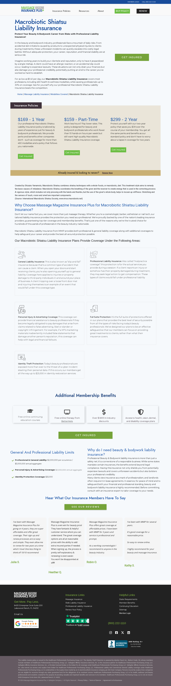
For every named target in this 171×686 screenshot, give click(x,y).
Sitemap (123, 610)
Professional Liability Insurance (78, 606)
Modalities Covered (59, 94)
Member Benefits (127, 603)
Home (20, 94)
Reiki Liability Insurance (75, 603)
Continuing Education (128, 606)
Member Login (125, 613)
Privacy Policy (83, 680)
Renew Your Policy (73, 610)
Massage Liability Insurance (36, 94)
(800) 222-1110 (117, 623)
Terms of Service (95, 680)
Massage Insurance (73, 599)
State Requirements (128, 599)
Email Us (18, 614)
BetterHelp (67, 421)
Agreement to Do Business (112, 680)
